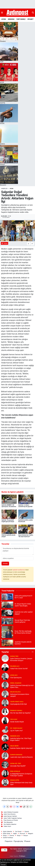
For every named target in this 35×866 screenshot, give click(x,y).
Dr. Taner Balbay (16, 728)
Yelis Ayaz (13, 719)
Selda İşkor (14, 746)
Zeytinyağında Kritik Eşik (18, 704)
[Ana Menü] (2, 13)
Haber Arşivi (7, 826)
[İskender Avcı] (5, 738)
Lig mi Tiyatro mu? (16, 730)
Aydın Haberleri (7, 831)
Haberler (4, 188)
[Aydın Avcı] (5, 676)
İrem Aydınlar (15, 771)
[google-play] (18, 841)
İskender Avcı (15, 736)
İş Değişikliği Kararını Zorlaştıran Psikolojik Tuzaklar (21, 775)
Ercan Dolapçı (15, 692)
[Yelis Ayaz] (5, 720)
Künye (19, 835)
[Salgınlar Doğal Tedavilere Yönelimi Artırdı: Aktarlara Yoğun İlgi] (17, 230)
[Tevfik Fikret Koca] (5, 703)
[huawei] (27, 841)
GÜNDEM (11, 19)
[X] (7, 806)
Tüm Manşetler (8, 822)
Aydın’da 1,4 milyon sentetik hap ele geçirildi (25, 505)
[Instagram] (14, 806)
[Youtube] (20, 806)
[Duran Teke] (5, 658)
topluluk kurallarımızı (18, 570)
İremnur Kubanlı (16, 710)
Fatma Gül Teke (15, 763)
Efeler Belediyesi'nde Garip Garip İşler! (21, 783)
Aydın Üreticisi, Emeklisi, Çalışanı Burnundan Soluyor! (21, 659)
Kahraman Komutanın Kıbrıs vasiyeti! (19, 695)
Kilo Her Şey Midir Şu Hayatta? (20, 713)
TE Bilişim (22, 856)
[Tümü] (32, 652)
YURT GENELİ (20, 19)
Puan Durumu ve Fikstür (11, 820)
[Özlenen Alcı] (5, 667)
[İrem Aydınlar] (5, 773)
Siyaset (26, 831)
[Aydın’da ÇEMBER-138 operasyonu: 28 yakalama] (9, 499)
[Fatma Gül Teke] (5, 764)
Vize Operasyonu (16, 677)
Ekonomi (22, 833)
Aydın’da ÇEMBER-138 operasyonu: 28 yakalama (9, 505)
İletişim (25, 835)
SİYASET (30, 19)
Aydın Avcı (13, 675)
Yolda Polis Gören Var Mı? (19, 668)
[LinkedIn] (17, 806)
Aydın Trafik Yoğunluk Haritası (13, 818)
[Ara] (33, 13)
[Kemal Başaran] (5, 685)
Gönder (5, 563)
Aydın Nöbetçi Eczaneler (11, 812)
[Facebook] (4, 806)
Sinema (12, 835)
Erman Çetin (14, 780)
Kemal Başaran (15, 683)
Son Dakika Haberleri (10, 824)
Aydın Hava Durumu (9, 814)
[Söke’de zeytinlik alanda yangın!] (9, 529)
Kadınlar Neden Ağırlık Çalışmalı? (21, 748)
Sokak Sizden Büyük (17, 722)
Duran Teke (14, 656)
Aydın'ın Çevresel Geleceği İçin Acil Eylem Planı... (21, 686)
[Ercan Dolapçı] (5, 694)
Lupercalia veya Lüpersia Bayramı (21, 757)
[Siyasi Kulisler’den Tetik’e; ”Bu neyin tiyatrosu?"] (26, 529)
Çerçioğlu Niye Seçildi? (18, 766)
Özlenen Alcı (14, 666)
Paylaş (5, 243)
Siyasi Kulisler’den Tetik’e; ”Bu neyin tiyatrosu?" (25, 535)
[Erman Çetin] (5, 782)
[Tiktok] (24, 806)
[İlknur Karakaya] (5, 756)
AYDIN (3, 19)
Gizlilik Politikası (8, 837)
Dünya (5, 835)
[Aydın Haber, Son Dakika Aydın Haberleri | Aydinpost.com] (17, 12)
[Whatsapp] (30, 806)
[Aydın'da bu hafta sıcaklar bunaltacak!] (26, 514)
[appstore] (8, 841)
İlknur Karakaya (16, 754)
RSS (5, 850)
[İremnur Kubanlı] (5, 711)
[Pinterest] (10, 806)
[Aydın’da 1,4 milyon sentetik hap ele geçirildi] (26, 499)
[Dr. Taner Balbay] (5, 729)
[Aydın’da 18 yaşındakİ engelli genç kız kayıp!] (9, 514)
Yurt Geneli (18, 831)
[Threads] (27, 806)
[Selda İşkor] (5, 747)
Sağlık (15, 833)
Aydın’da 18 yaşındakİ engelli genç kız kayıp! (8, 520)
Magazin (30, 833)
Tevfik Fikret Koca (16, 702)
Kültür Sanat (6, 833)
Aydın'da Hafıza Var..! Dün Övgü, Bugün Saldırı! (20, 739)
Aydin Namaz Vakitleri (10, 816)
